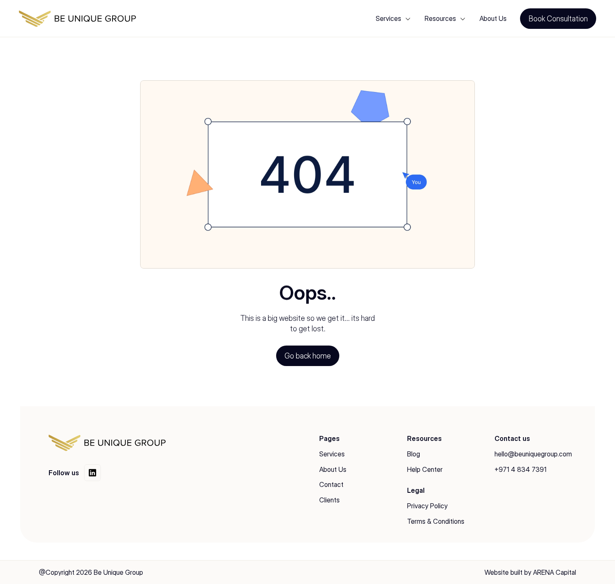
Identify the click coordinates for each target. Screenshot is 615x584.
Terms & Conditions (435, 521)
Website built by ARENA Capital (530, 572)
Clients (329, 500)
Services (332, 454)
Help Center (425, 469)
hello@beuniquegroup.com (533, 454)
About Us (493, 18)
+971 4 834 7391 (520, 469)
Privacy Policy (427, 506)
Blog (413, 454)
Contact (331, 484)
